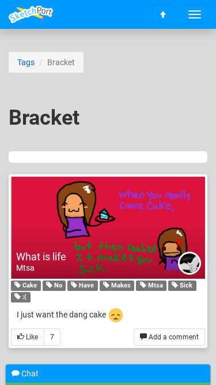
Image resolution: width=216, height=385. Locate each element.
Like (31, 337)
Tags (26, 62)
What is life (41, 257)
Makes (120, 285)
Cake (29, 285)
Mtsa (25, 267)
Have (85, 285)
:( (23, 297)
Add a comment (173, 337)
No (57, 285)
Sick (185, 285)
